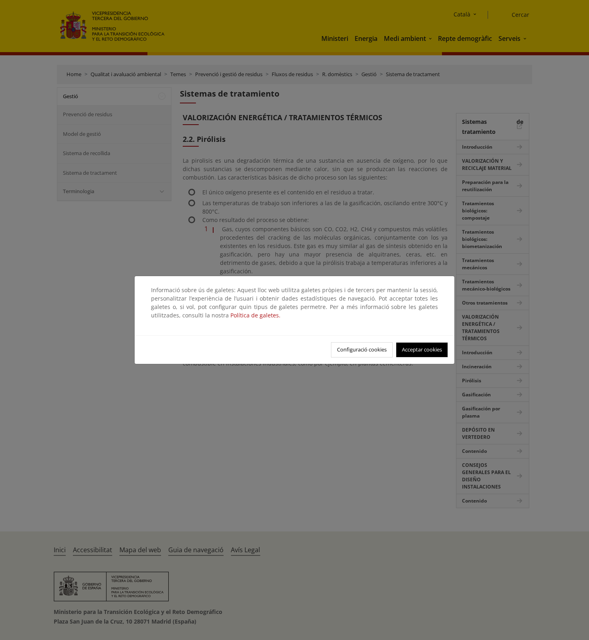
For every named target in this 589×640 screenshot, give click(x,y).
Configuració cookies (362, 349)
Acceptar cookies (422, 349)
